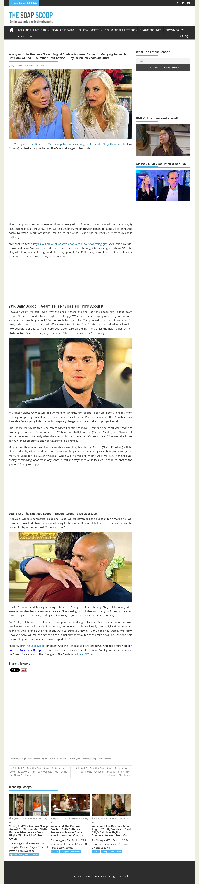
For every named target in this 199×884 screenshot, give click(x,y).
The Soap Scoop (34, 646)
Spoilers (14, 758)
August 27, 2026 (60, 818)
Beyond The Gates (63, 30)
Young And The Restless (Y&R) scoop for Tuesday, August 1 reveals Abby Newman (67, 144)
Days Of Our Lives (150, 30)
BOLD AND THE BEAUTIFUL (32, 30)
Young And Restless (80, 758)
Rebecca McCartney (35, 65)
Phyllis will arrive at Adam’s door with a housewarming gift (70, 244)
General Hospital (89, 30)
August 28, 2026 (18, 818)
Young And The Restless (120, 30)
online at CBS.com (84, 654)
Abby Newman (51, 758)
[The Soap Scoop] (11, 30)
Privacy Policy (175, 30)
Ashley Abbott (65, 758)
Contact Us (25, 36)
